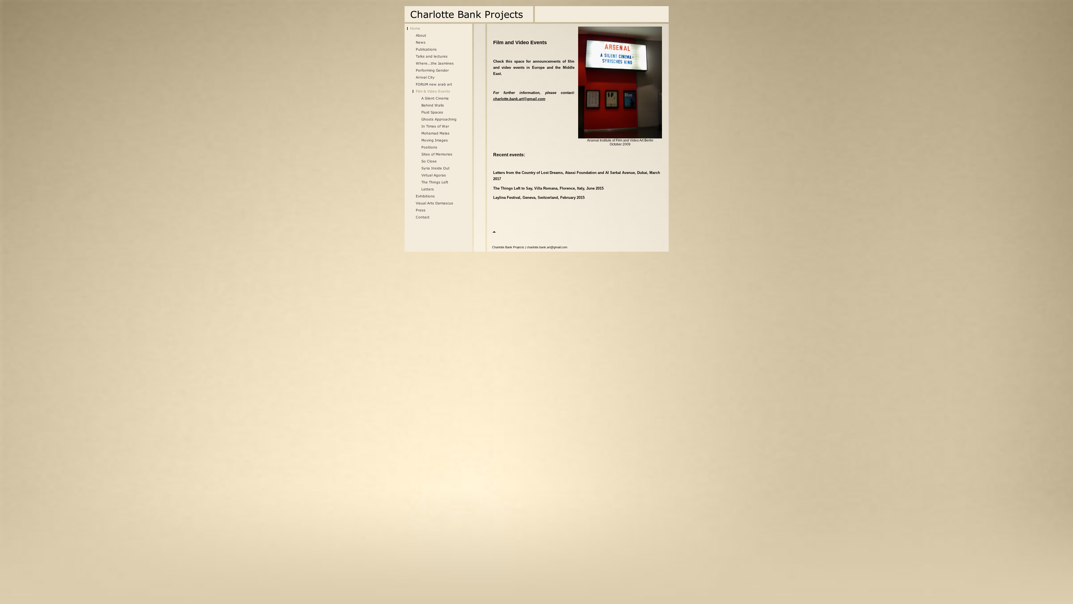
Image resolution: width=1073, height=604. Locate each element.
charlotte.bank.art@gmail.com (519, 99)
